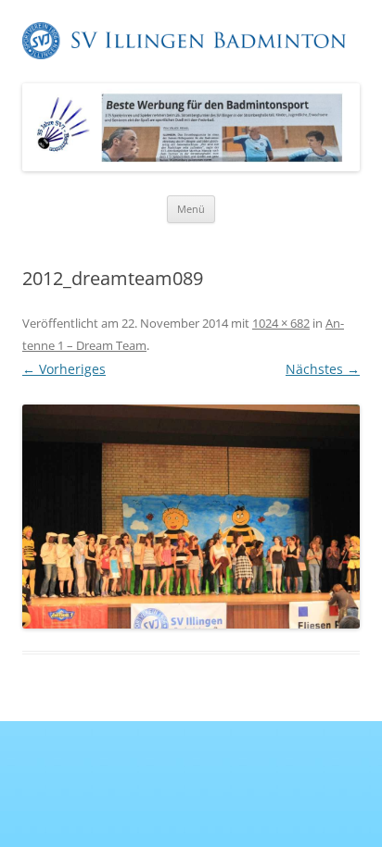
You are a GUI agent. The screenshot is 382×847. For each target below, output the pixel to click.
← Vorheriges (64, 369)
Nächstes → (323, 369)
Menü (191, 209)
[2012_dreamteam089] (191, 517)
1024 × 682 (281, 323)
